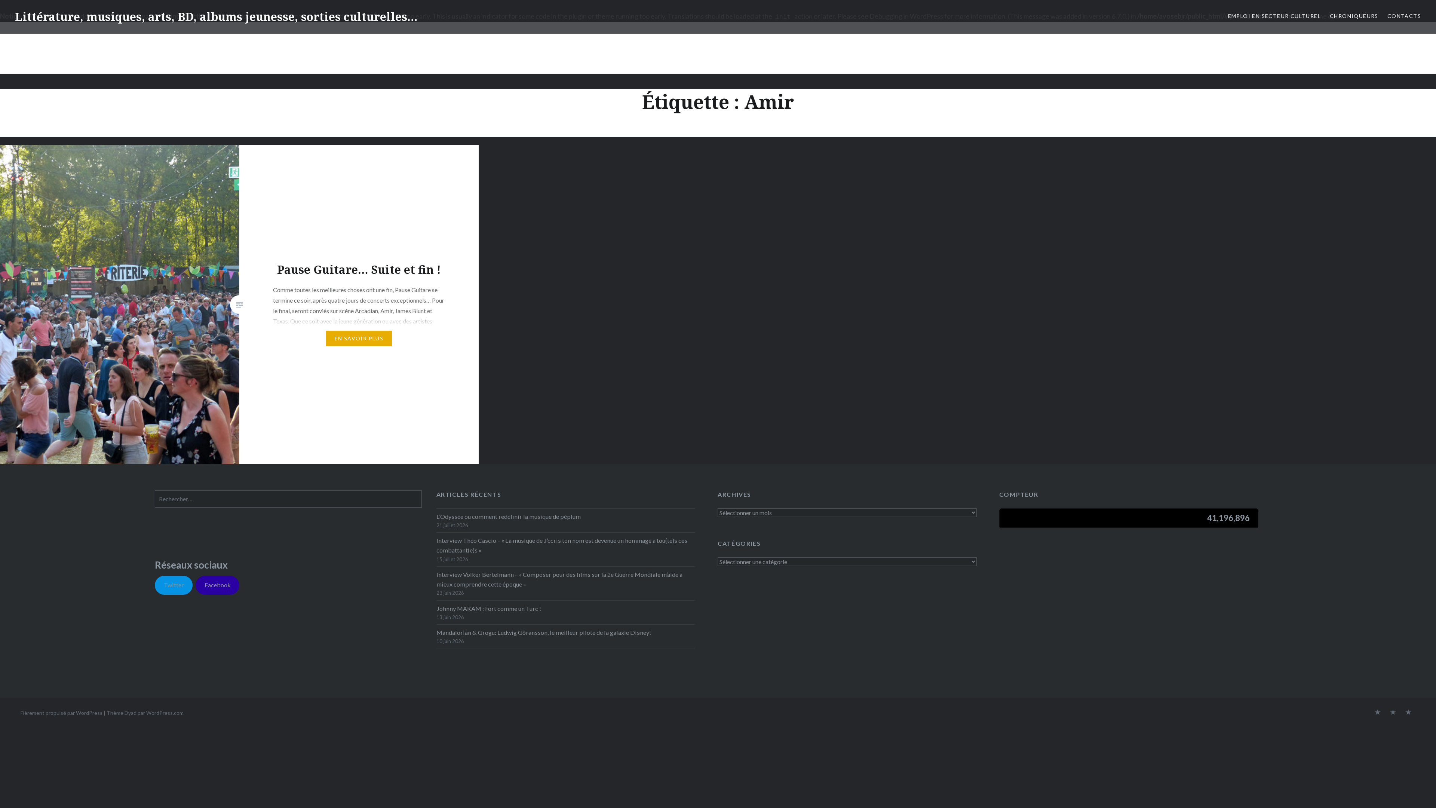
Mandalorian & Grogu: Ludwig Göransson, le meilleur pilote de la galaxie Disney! (543, 632)
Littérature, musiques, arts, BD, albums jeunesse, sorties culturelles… (216, 16)
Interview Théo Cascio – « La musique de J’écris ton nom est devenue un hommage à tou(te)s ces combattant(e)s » (561, 545)
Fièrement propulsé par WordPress (61, 713)
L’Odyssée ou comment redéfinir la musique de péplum (508, 516)
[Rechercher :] (288, 498)
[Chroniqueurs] (1393, 712)
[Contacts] (1377, 712)
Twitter (174, 584)
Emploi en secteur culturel (1274, 16)
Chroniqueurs (1354, 16)
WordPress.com (165, 713)
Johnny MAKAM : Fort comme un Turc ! (488, 608)
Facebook (218, 584)
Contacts (1404, 16)
